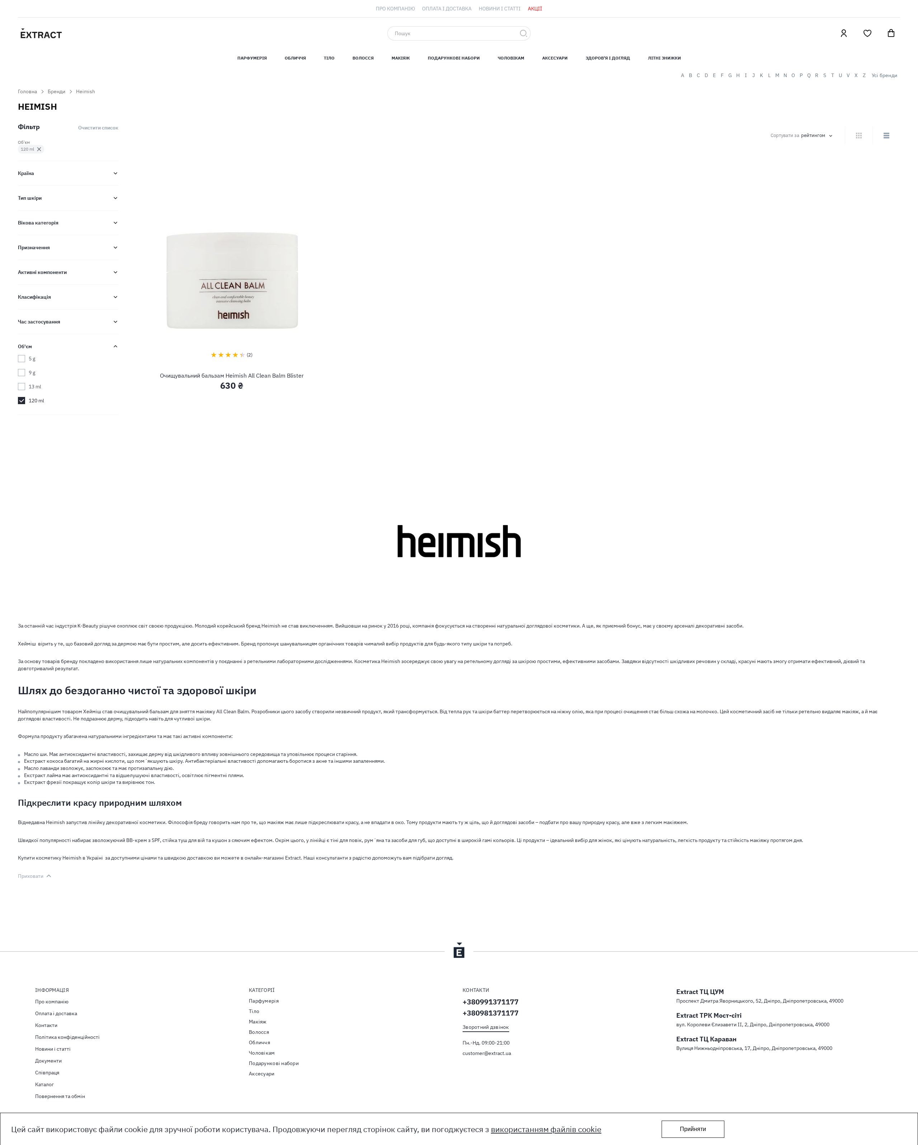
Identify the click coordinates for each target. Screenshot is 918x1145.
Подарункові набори (454, 58)
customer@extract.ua (487, 1053)
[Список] (886, 136)
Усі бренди (884, 75)
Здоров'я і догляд (608, 58)
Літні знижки (664, 58)
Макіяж (401, 58)
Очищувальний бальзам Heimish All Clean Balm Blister (232, 375)
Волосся (363, 58)
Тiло (329, 58)
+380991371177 (491, 1002)
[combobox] (459, 33)
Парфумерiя (252, 58)
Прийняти (693, 1129)
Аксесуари (555, 58)
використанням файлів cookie (546, 1129)
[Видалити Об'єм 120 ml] (39, 149)
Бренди (56, 91)
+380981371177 (491, 1013)
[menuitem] (395, 8)
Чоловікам (511, 58)
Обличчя (295, 58)
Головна (27, 91)
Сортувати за (785, 135)
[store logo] (75, 33)
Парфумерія (264, 1000)
